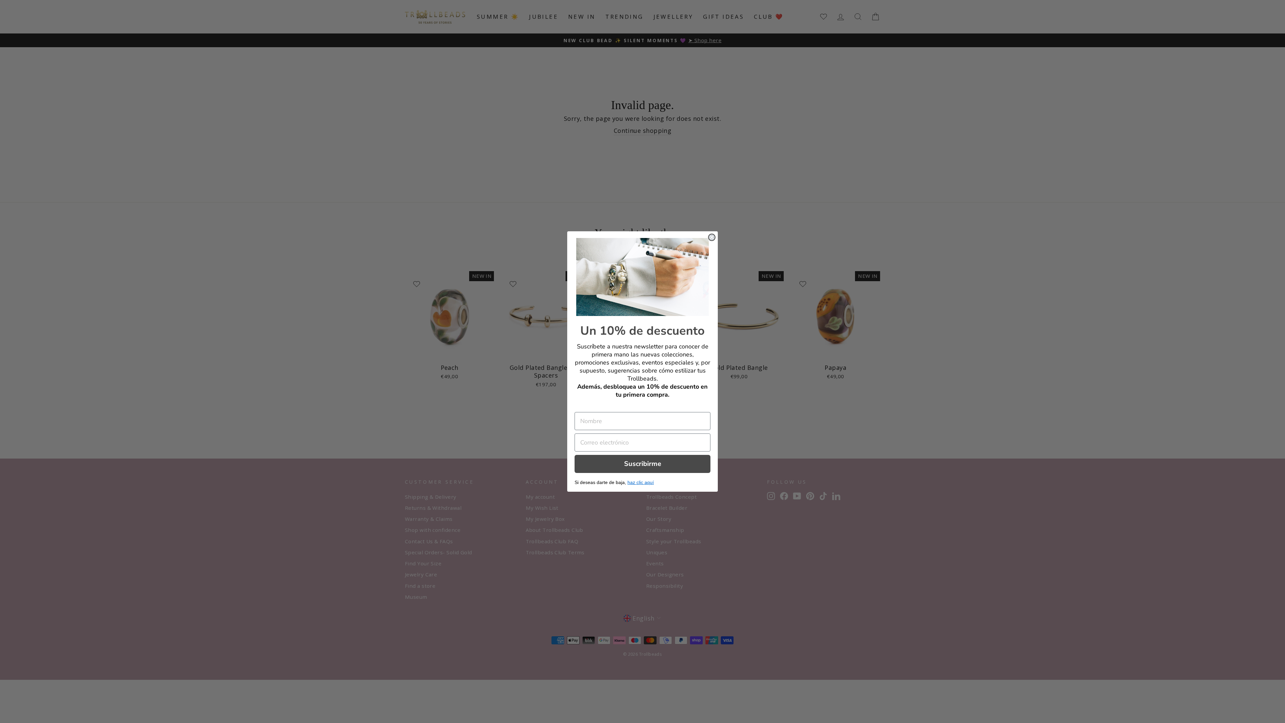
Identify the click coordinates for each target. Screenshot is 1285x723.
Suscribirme (642, 463)
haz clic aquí (640, 482)
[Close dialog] (711, 237)
